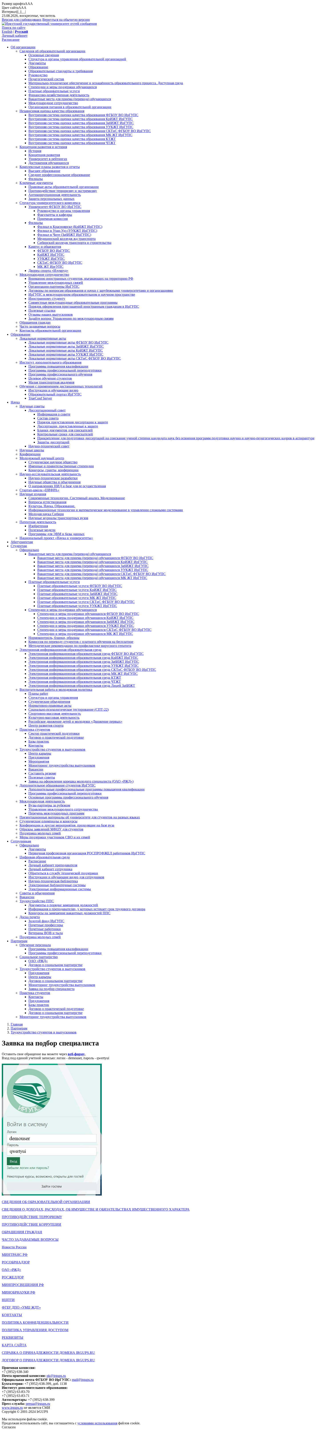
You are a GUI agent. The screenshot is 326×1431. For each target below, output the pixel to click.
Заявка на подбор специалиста (51, 989)
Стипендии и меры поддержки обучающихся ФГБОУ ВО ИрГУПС (88, 614)
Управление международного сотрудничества (63, 809)
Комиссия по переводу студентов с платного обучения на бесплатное (80, 642)
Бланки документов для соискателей (65, 430)
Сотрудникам (21, 841)
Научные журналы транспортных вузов (58, 518)
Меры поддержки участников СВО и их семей (55, 837)
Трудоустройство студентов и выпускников (52, 749)
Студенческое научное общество (52, 462)
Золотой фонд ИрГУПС (46, 921)
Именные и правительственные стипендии (61, 466)
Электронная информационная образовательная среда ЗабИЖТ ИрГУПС (83, 662)
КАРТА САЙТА (14, 1345)
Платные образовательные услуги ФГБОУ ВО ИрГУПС (79, 586)
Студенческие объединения (49, 701)
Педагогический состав (46, 79)
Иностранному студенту (46, 298)
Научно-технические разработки (53, 478)
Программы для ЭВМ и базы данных (56, 534)
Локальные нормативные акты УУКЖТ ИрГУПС (65, 354)
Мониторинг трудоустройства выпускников (61, 765)
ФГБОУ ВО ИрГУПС (53, 251)
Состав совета (48, 418)
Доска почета (30, 917)
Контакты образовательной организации (50, 330)
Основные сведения (43, 55)
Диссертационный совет (47, 410)
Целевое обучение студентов (50, 378)
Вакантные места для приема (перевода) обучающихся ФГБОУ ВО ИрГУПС (95, 558)
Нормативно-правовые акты (49, 705)
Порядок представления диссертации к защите (72, 422)
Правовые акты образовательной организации (63, 187)
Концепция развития (44, 155)
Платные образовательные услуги (54, 91)
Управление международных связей (55, 282)
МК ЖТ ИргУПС (50, 266)
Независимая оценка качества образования (52, 111)
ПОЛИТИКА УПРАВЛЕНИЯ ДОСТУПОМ (35, 1330)
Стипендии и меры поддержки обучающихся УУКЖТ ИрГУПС (85, 626)
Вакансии (35, 769)
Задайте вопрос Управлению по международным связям (71, 318)
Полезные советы (41, 777)
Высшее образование (44, 171)
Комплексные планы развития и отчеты (50, 167)
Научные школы (32, 450)
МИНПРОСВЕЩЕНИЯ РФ (23, 1285)
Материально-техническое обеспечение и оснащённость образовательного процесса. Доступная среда (105, 83)
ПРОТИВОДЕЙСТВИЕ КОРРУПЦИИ (31, 1224)
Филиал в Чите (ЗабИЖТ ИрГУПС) (64, 235)
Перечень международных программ (56, 813)
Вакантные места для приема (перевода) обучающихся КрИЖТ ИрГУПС (92, 562)
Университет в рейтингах (47, 159)
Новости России (14, 1247)
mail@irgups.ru (83, 1380)
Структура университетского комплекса (50, 203)
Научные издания (33, 494)
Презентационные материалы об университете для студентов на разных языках (80, 817)
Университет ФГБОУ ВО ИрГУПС (54, 207)
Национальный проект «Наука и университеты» (56, 538)
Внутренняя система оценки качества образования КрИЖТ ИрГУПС (80, 119)
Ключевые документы (36, 183)
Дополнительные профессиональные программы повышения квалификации (86, 789)
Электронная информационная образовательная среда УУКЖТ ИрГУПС (83, 666)
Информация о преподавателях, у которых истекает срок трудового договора (86, 909)
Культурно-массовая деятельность (53, 717)
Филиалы (35, 179)
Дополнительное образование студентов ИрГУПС (58, 785)
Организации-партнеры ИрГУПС (53, 286)
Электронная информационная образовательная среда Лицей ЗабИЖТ (81, 685)
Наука (15, 402)
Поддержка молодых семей (40, 833)
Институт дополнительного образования (50, 362)
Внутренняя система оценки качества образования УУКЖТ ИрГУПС (80, 127)
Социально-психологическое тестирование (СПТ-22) (68, 709)
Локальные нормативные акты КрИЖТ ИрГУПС (65, 350)
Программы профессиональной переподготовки (65, 370)
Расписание (11, 39)
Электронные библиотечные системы (57, 885)
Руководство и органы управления (63, 211)
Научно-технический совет (48, 446)
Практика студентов (35, 729)
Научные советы (32, 406)
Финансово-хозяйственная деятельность (58, 95)
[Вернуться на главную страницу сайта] (49, 23)
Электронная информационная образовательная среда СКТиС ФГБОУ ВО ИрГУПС (92, 669)
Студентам (19, 546)
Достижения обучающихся (48, 163)
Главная (17, 1024)
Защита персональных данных (51, 199)
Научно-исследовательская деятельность (50, 474)
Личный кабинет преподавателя (52, 865)
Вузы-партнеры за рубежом (49, 805)
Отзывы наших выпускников (50, 314)
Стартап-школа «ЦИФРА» (39, 490)
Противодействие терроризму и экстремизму (62, 191)
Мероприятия (38, 761)
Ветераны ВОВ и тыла (45, 933)
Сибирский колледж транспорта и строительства (74, 243)
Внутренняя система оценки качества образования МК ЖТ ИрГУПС (80, 135)
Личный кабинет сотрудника (50, 869)
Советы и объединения (37, 893)
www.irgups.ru (12, 1407)
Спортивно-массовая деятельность (54, 713)
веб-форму (76, 1054)
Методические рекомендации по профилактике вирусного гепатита (79, 646)
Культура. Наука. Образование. (51, 506)
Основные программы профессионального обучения (68, 797)
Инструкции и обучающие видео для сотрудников (66, 877)
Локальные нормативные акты (43, 338)
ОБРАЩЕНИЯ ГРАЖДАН (22, 1232)
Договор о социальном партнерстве (55, 965)
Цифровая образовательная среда (45, 857)
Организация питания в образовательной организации (69, 107)
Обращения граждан (35, 322)
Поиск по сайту (14, 27)
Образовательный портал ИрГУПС (55, 394)
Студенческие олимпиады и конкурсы (48, 821)
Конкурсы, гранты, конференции (53, 470)
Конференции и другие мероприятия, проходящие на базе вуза (67, 825)
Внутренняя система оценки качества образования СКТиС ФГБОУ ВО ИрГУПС (89, 131)
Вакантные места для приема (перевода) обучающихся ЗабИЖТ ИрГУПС (93, 566)
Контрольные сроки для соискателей (65, 434)
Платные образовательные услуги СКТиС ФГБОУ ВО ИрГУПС (86, 602)
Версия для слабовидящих (21, 20)
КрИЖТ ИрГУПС (50, 254)
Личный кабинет (14, 35)
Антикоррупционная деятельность (54, 195)
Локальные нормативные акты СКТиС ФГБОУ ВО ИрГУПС (74, 358)
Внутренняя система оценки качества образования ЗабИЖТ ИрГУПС (81, 123)
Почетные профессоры (45, 925)
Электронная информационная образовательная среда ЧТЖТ (74, 681)
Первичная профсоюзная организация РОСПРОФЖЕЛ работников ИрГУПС (86, 853)
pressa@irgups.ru (38, 1404)
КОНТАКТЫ (12, 1315)
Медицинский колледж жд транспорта (66, 239)
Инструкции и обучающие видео (53, 390)
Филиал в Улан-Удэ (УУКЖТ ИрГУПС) (67, 231)
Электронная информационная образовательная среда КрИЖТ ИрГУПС (83, 658)
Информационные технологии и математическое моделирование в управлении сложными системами (105, 510)
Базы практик (38, 741)
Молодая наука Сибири (46, 514)
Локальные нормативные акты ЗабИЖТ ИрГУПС (66, 346)
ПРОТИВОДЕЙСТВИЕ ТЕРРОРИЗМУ (32, 1217)
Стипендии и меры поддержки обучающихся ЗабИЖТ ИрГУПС (85, 622)
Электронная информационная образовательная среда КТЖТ (74, 677)
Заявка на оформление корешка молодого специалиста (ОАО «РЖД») (81, 781)
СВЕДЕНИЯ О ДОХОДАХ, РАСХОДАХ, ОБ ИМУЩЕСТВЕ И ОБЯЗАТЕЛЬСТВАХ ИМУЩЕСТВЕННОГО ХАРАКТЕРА (96, 1209)
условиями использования (97, 1423)
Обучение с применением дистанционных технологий (61, 386)
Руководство (37, 75)
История (34, 151)
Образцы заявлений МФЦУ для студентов (51, 829)
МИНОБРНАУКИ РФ (18, 1292)
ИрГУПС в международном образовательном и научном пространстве (81, 294)
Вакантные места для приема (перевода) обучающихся (69, 99)
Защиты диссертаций (53, 442)
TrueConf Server (40, 398)
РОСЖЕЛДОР (13, 1277)
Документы (37, 63)
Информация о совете (53, 414)
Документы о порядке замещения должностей (63, 905)
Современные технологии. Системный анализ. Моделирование (76, 498)
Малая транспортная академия (51, 382)
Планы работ (38, 693)
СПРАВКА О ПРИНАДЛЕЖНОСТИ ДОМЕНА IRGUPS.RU (48, 1353)
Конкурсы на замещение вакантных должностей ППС (69, 913)
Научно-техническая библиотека (53, 881)
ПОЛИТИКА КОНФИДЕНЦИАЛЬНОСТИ (35, 1322)
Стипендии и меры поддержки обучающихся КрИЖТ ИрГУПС (85, 618)
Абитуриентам (22, 542)
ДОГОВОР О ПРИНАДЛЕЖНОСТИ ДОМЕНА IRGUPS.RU (48, 1360)
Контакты (35, 745)
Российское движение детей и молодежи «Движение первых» (75, 721)
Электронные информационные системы (59, 889)
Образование (38, 67)
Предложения (38, 757)
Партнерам (19, 941)
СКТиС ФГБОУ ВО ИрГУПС (59, 262)
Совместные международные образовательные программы (73, 302)
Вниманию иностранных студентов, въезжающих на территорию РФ (80, 278)
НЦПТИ (8, 1300)
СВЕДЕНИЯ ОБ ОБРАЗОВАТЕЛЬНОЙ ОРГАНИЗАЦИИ (46, 1202)
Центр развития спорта (45, 725)
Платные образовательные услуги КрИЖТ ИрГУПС (77, 590)
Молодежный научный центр (42, 458)
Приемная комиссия (52, 219)
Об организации (23, 47)
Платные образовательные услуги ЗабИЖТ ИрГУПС (77, 594)
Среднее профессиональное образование (59, 175)
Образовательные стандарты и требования (60, 71)
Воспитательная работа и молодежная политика (56, 689)
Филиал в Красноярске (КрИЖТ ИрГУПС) (69, 227)
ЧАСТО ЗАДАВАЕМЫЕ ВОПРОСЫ (30, 1239)
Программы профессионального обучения (60, 374)
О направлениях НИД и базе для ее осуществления (67, 486)
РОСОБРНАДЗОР (16, 1262)
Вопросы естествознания (47, 502)
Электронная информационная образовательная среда (60, 650)
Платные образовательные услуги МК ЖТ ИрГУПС (76, 598)
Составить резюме (42, 773)
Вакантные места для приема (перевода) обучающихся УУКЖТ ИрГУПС (92, 570)
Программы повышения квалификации (58, 366)
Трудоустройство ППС (37, 901)
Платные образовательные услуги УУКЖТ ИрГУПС (77, 606)
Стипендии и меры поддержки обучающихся (62, 87)
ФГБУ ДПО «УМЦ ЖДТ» (21, 1307)
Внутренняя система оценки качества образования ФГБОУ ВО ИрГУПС (83, 115)
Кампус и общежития (44, 247)
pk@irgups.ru (56, 1376)
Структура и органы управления (53, 697)
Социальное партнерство (39, 957)
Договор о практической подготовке (56, 737)
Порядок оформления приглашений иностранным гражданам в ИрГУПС (83, 306)
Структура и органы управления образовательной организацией (77, 59)
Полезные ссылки (41, 310)
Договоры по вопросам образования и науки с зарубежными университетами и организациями (100, 290)
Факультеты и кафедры (54, 215)
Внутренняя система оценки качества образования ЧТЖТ (72, 143)
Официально (29, 550)
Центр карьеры (39, 753)
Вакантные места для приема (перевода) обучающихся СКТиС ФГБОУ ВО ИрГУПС (101, 574)
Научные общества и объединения (54, 482)
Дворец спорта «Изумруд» (48, 270)
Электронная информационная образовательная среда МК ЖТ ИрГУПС (83, 673)
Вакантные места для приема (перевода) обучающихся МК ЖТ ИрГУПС (92, 578)
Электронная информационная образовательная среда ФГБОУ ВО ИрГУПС (86, 654)
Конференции (30, 454)
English (7, 31)
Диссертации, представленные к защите (67, 426)
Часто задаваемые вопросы (40, 326)
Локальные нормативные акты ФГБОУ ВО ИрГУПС (68, 342)
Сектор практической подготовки (54, 733)
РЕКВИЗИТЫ (12, 1337)
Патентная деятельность (38, 522)
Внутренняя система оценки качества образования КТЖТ (72, 139)
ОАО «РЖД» (38, 961)
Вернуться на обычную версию (66, 20)
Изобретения (38, 526)
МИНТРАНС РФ (14, 1255)
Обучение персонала (35, 945)
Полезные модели (41, 530)
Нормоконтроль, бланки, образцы (53, 638)
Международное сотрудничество (53, 103)
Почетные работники (44, 929)
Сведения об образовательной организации (52, 51)
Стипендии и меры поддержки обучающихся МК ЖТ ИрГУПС (85, 634)
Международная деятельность (42, 801)
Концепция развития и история (43, 147)
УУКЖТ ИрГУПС (51, 258)
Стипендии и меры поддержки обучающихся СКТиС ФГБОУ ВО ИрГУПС (94, 630)
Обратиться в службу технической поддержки (63, 873)
